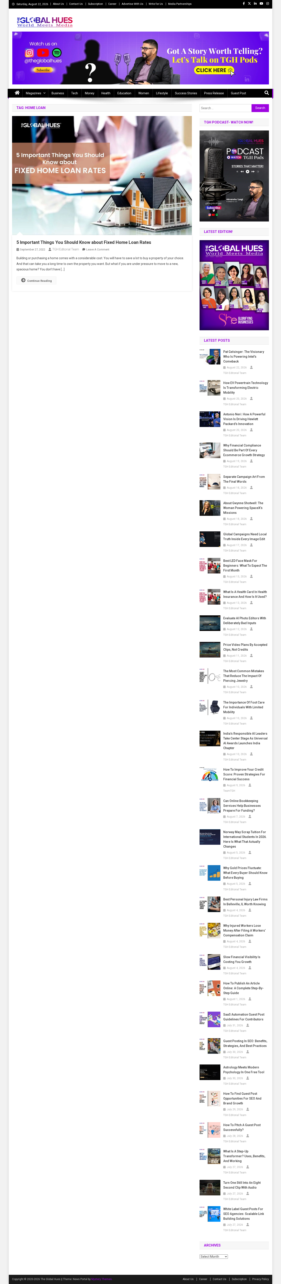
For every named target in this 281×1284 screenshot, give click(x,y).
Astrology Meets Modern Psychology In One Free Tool (243, 1070)
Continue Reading (39, 280)
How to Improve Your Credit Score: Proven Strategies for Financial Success (244, 774)
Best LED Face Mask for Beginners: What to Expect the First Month (245, 565)
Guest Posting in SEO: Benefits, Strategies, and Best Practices (245, 1043)
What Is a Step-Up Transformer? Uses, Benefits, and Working (244, 1156)
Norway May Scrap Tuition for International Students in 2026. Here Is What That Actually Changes (245, 839)
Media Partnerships (180, 3)
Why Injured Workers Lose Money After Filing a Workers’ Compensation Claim (244, 930)
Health (105, 93)
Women (143, 93)
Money (89, 93)
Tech (74, 93)
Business (58, 93)
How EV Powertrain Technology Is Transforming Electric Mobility (245, 387)
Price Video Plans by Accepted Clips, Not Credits (245, 647)
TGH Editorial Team (65, 249)
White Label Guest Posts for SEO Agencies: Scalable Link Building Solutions (243, 1213)
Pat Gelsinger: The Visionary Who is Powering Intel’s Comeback (243, 356)
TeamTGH (229, 790)
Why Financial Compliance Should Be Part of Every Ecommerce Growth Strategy (244, 450)
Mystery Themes (101, 1279)
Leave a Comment (97, 249)
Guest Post (238, 93)
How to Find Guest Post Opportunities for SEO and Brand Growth (242, 1098)
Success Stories (186, 93)
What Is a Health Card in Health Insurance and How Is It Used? (245, 594)
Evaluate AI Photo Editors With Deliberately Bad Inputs (244, 620)
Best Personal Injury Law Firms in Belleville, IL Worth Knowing (245, 902)
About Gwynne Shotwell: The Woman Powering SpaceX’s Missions (243, 507)
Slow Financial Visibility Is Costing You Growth (241, 959)
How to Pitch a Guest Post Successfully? (242, 1127)
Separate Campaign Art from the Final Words (244, 479)
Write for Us (156, 3)
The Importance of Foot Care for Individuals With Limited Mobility (244, 707)
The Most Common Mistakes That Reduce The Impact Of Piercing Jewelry (243, 675)
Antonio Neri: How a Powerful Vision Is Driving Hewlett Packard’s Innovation (244, 419)
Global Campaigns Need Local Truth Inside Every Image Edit (245, 536)
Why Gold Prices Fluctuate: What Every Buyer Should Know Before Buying (245, 872)
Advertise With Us (132, 3)
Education (124, 93)
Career (112, 3)
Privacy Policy (260, 1279)
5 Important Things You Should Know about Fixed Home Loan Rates (83, 242)
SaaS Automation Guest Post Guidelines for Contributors (243, 1017)
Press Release (214, 93)
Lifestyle (162, 93)
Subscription (95, 3)
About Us (58, 3)
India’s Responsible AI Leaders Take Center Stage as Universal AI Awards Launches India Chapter (245, 741)
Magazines (33, 93)
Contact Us (76, 3)
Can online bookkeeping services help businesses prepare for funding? (242, 805)
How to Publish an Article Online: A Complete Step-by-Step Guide (243, 988)
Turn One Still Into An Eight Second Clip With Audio (242, 1185)
